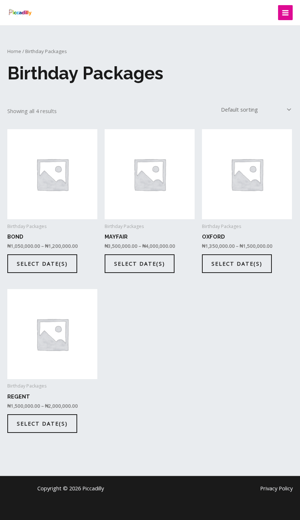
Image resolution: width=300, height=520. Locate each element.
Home (14, 51)
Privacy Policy (276, 488)
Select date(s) (42, 263)
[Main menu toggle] (285, 12)
